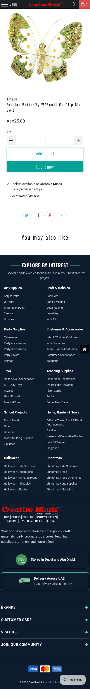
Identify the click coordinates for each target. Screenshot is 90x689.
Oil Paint (9, 301)
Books (50, 396)
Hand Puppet (12, 396)
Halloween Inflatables (17, 483)
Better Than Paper (58, 402)
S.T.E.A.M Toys (13, 384)
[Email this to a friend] (62, 215)
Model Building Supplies (18, 438)
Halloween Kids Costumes (20, 466)
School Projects (15, 412)
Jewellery (52, 313)
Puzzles (9, 390)
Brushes (9, 319)
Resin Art (52, 296)
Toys (7, 371)
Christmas (54, 458)
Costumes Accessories (61, 355)
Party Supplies (14, 329)
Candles (52, 430)
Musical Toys (12, 402)
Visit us (9, 632)
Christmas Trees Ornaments (64, 477)
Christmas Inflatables (60, 489)
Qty (9, 131)
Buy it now (45, 166)
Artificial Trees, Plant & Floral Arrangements (64, 422)
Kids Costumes (56, 343)
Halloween (11, 458)
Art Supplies (13, 288)
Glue (7, 426)
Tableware (10, 337)
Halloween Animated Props (20, 477)
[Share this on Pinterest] (50, 215)
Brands (8, 607)
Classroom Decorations (61, 379)
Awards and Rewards (60, 384)
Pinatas (8, 360)
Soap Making (55, 307)
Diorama (9, 432)
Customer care (16, 620)
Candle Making (56, 301)
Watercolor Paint (14, 307)
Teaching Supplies (60, 371)
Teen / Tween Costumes (62, 349)
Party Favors (11, 355)
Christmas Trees (57, 471)
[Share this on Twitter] (27, 215)
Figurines (9, 444)
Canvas (8, 313)
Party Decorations (15, 349)
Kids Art (51, 319)
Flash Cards (54, 390)
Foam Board (11, 420)
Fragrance (53, 448)
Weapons (52, 360)
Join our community (21, 645)
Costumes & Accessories (65, 329)
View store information (26, 195)
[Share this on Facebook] (38, 215)
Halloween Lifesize (16, 489)
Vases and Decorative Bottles (65, 436)
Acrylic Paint (11, 296)
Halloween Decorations (18, 471)
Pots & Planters (56, 442)
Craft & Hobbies (58, 288)
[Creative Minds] (45, 4)
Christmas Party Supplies (62, 483)
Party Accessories (15, 343)
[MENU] (2, 4)
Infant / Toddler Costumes (63, 337)
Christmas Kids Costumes (63, 466)
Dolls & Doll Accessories (19, 379)
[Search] (74, 4)
